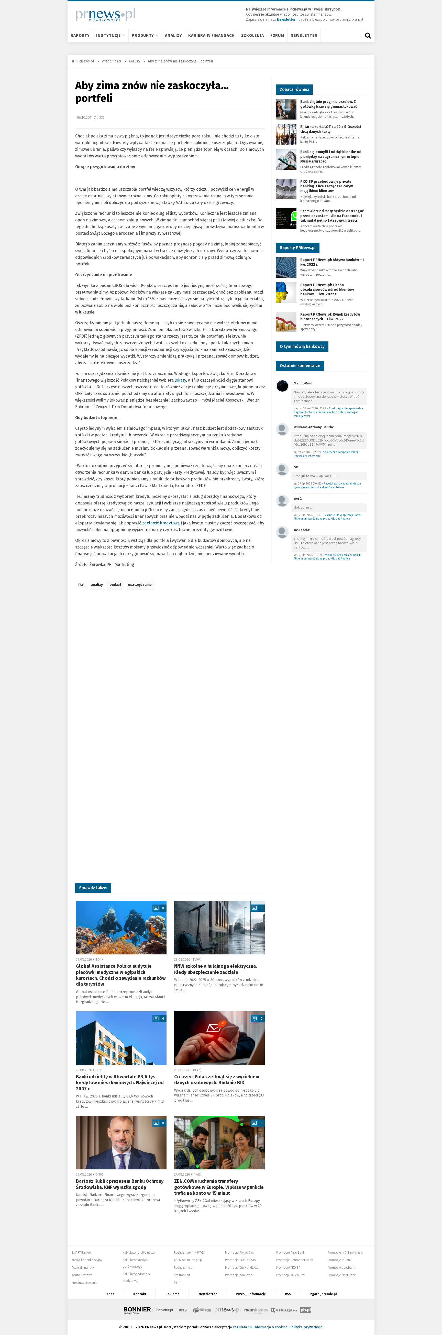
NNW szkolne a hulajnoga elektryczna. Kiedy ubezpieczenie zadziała (215, 969)
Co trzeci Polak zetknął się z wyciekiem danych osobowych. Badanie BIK (216, 1079)
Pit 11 (177, 1283)
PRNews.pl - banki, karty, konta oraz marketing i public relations (228, 1309)
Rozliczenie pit (184, 1267)
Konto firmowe (82, 1275)
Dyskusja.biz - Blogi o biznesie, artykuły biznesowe (284, 1309)
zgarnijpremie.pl (323, 1294)
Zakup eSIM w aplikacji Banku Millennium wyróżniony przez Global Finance (327, 517)
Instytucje (108, 35)
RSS (288, 1294)
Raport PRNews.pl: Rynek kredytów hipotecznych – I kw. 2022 (330, 316)
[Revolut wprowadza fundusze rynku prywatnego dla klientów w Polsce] (282, 469)
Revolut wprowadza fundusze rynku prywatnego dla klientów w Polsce (327, 485)
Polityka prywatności (306, 1327)
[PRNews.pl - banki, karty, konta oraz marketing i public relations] (103, 14)
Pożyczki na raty (83, 1267)
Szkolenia (252, 35)
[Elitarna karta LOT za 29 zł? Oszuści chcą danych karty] (286, 134)
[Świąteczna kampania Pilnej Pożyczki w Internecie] (282, 429)
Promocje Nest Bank (341, 1275)
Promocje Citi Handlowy (241, 1267)
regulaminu (242, 1327)
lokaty (180, 380)
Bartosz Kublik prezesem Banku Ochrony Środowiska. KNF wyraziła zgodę (120, 1184)
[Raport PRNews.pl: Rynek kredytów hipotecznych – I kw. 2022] (286, 321)
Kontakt (139, 1294)
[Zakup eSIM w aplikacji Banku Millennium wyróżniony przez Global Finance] (282, 500)
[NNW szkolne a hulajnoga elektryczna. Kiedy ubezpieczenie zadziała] (219, 927)
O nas (109, 1294)
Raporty (80, 35)
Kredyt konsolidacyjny (87, 1260)
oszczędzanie (140, 585)
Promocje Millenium (290, 1275)
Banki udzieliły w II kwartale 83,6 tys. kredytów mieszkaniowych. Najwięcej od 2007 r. (120, 1083)
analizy (97, 585)
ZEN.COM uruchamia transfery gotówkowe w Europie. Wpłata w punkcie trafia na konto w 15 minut (219, 1187)
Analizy (173, 35)
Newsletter (304, 35)
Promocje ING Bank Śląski (345, 1252)
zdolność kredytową (161, 523)
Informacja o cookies (270, 1327)
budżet (115, 585)
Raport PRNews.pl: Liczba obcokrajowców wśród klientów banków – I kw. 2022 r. (327, 289)
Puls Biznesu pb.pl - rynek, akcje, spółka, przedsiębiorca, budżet (305, 1309)
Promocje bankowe (238, 1275)
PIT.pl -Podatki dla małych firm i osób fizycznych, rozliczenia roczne (183, 1309)
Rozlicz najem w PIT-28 (189, 1252)
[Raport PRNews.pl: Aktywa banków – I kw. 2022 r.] (286, 267)
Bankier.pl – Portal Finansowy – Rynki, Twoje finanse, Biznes (164, 1309)
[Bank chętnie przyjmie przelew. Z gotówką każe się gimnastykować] (286, 109)
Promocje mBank (339, 1260)
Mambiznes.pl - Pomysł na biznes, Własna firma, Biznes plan (256, 1309)
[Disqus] (170, 670)
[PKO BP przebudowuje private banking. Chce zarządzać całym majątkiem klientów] (286, 188)
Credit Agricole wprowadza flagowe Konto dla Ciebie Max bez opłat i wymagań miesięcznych (328, 412)
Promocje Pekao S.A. (239, 1252)
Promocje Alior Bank (290, 1252)
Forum (277, 35)
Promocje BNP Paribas (240, 1260)
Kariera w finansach (211, 35)
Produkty (143, 35)
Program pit (182, 1275)
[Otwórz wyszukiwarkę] (367, 35)
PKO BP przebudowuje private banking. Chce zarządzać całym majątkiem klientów (326, 186)
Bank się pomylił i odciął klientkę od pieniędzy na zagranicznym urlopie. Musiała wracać (330, 156)
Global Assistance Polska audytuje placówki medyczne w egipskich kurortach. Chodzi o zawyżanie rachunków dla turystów (121, 975)
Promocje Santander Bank (294, 1260)
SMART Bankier (82, 1252)
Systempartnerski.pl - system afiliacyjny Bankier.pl (202, 1309)
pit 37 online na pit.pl (188, 1260)
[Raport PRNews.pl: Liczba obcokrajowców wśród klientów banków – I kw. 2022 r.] (286, 292)
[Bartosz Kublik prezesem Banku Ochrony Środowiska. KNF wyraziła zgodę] (121, 1142)
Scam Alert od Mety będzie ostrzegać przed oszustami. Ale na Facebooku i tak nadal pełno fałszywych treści (332, 215)
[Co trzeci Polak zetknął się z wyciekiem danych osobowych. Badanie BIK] (219, 1038)
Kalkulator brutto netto (139, 1252)
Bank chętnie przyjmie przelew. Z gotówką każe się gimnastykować (328, 104)
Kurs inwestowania (84, 1283)
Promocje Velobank (341, 1267)
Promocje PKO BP (288, 1267)
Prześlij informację (251, 1294)
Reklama (172, 1294)
